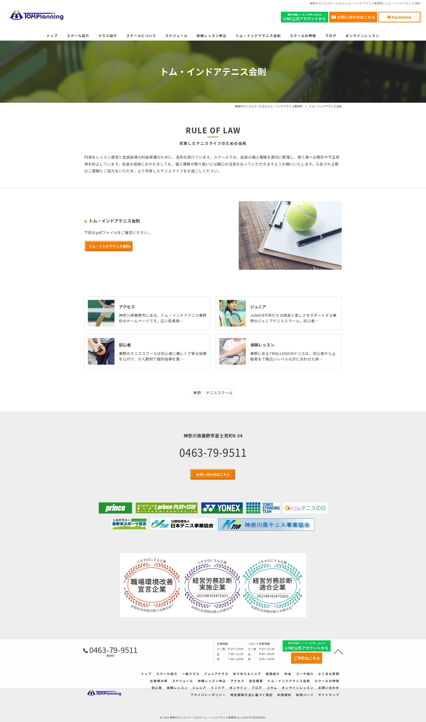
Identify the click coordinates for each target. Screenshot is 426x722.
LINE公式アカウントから (304, 17)
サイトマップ (328, 694)
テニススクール (219, 392)
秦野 (197, 392)
